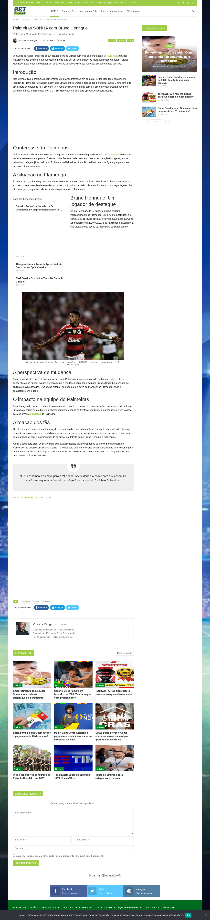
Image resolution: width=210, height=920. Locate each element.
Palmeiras (121, 40)
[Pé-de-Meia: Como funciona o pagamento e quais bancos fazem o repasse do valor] (73, 716)
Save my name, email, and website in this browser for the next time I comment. (60, 856)
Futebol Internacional (112, 11)
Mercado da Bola (88, 11)
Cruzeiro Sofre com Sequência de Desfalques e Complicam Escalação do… (39, 208)
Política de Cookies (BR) (101, 2)
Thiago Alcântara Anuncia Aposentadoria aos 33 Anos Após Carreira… (39, 265)
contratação (25, 601)
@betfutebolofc (111, 875)
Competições (68, 11)
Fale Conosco (121, 2)
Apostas (134, 11)
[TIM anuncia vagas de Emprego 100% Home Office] (73, 758)
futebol (36, 601)
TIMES (54, 11)
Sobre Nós (59, 2)
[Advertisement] (73, 118)
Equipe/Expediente (129, 907)
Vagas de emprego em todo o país (32, 497)
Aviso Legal (152, 907)
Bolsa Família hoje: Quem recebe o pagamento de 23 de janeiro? (177, 109)
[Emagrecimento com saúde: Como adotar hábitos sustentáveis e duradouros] (32, 674)
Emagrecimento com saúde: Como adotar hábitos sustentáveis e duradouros (169, 56)
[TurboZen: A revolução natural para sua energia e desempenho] (114, 674)
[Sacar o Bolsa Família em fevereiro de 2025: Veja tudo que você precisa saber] (73, 674)
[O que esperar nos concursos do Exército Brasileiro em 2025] (32, 758)
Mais (132, 2)
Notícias (112, 40)
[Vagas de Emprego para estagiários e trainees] (114, 758)
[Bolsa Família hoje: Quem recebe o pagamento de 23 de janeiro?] (32, 716)
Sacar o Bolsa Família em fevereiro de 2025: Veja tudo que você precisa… (177, 79)
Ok (188, 915)
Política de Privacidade (77, 2)
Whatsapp (169, 907)
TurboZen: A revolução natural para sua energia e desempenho (176, 95)
